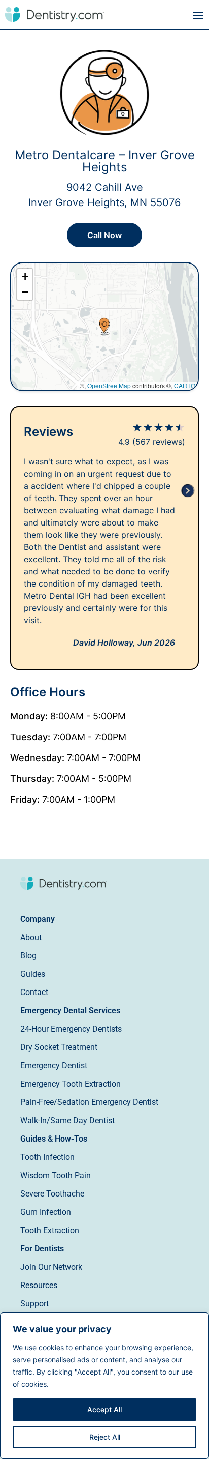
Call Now (104, 235)
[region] (104, 1385)
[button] (156, 16)
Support (34, 1303)
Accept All (104, 1409)
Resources (38, 1285)
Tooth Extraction (49, 1230)
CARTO (184, 385)
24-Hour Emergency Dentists (71, 1029)
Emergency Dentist (53, 1065)
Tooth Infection (47, 1157)
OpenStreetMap (109, 385)
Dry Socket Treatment (58, 1047)
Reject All (104, 1437)
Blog (28, 955)
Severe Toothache (52, 1194)
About (31, 937)
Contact (34, 992)
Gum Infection (45, 1212)
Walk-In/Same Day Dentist (67, 1120)
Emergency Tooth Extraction (70, 1084)
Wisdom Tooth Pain (55, 1175)
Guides (32, 974)
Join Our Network (51, 1267)
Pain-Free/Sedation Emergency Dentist (89, 1102)
